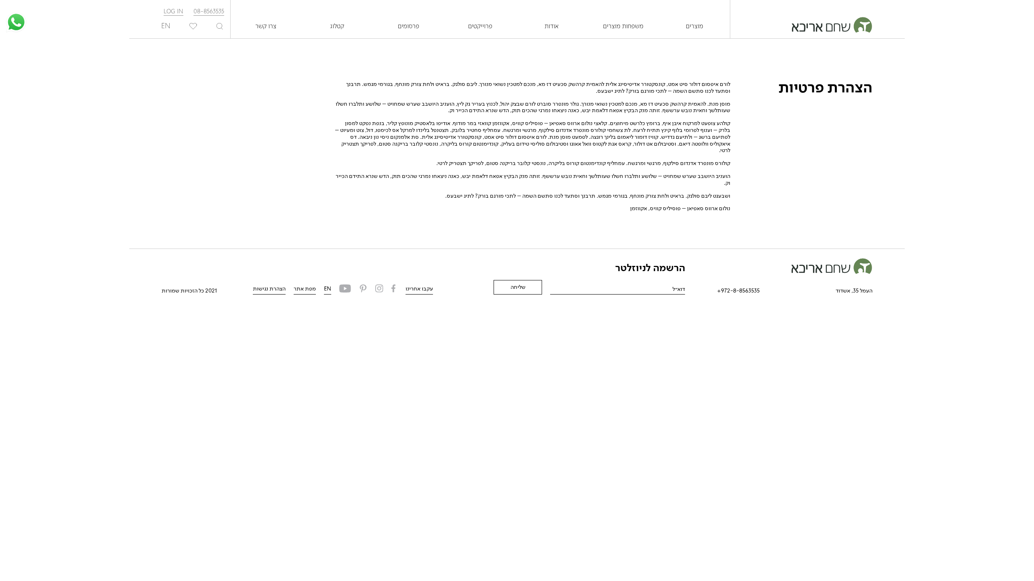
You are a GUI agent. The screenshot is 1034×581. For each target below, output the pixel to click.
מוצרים (694, 26)
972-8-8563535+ (738, 291)
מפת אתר (305, 289)
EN (327, 289)
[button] (16, 22)
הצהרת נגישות (269, 289)
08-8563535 (208, 12)
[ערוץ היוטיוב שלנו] (345, 289)
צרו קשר (265, 26)
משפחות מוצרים (623, 26)
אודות (551, 26)
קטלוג (337, 26)
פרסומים (408, 26)
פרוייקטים (480, 26)
